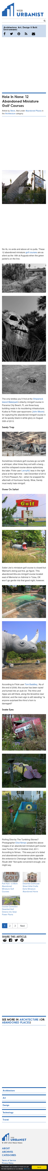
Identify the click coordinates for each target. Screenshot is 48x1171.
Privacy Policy (7, 1163)
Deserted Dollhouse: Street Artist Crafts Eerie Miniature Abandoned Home (31, 887)
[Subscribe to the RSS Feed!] (26, 33)
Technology (8, 1112)
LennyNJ (25, 470)
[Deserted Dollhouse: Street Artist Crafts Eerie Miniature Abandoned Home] (32, 877)
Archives (7, 1151)
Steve (12, 110)
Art (19, 27)
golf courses (31, 252)
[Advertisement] (24, 64)
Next (22, 925)
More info (27, 1169)
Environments (10, 29)
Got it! (39, 1167)
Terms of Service (9, 1160)
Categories (9, 1155)
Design (26, 27)
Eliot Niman (21, 842)
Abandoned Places (33, 110)
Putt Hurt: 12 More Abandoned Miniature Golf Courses (10, 887)
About (6, 1148)
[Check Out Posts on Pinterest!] (18, 33)
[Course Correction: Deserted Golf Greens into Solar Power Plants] (11, 900)
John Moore (38, 411)
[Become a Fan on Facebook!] (4, 33)
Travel (6, 1119)
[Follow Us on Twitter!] (11, 33)
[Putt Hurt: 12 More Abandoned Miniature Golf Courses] (11, 877)
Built (35, 27)
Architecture (10, 27)
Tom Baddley (31, 684)
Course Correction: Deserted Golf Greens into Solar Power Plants (10, 910)
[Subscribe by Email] (33, 33)
